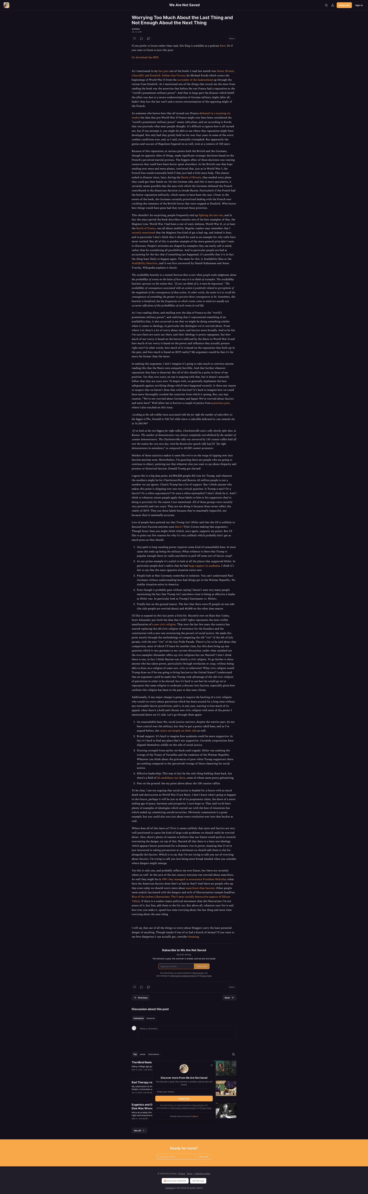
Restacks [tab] (150, 1018)
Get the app (198, 1180)
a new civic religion (164, 624)
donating (193, 937)
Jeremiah (136, 29)
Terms (190, 1173)
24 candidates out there (171, 778)
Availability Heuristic (145, 263)
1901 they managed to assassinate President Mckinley (194, 879)
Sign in (359, 5)
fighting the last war (211, 215)
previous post (221, 403)
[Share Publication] (333, 5)
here (222, 46)
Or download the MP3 (145, 57)
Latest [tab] (142, 1054)
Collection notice (202, 1173)
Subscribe (344, 5)
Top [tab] (135, 1054)
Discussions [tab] (153, 1054)
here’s (179, 527)
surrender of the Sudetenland (195, 80)
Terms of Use (197, 1105)
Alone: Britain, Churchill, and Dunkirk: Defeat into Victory (183, 73)
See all (137, 1130)
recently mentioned (143, 233)
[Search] (326, 5)
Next (227, 997)
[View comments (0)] (141, 38)
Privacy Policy (205, 1108)
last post (163, 71)
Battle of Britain (191, 177)
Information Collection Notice (183, 1108)
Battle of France (146, 228)
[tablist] (144, 1018)
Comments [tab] (138, 1018)
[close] (211, 1065)
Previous (142, 997)
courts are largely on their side (178, 731)
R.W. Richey (149, 1070)
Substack (169, 1188)
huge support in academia (204, 566)
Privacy (181, 1173)
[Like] (134, 38)
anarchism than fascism (200, 888)
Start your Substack (176, 1180)
